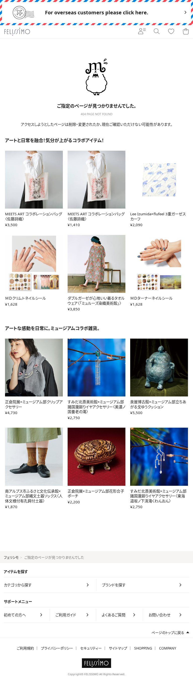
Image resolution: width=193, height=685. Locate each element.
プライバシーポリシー (57, 648)
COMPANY (167, 648)
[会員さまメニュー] (142, 31)
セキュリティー (91, 648)
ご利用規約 (25, 648)
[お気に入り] (171, 31)
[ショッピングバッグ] (185, 31)
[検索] (156, 31)
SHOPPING (143, 648)
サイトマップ (118, 648)
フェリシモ (11, 557)
